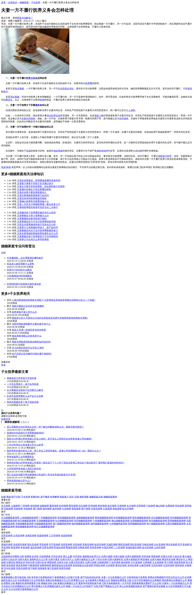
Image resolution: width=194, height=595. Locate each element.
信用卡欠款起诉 (9, 559)
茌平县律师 (54, 544)
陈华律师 (10, 565)
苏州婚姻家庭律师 (179, 517)
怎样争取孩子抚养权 (137, 577)
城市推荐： (6, 532)
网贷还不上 (181, 559)
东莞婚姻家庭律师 (83, 520)
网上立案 (67, 556)
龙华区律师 (133, 565)
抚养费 (88, 83)
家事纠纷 (35, 497)
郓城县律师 (59, 547)
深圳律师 (34, 506)
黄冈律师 (179, 565)
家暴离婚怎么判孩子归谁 (67, 577)
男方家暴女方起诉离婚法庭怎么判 (48, 586)
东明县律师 (95, 547)
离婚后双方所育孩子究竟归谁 (21, 378)
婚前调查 (84, 497)
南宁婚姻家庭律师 (156, 523)
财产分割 (15, 497)
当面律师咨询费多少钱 (12, 556)
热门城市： (6, 503)
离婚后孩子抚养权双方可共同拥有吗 (37, 236)
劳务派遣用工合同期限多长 (20, 457)
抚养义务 (30, 78)
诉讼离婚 (14, 97)
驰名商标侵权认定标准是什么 (26, 336)
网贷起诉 (20, 562)
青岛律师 (179, 506)
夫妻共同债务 (28, 118)
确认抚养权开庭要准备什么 (33, 201)
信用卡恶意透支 (77, 562)
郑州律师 (102, 506)
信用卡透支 (54, 559)
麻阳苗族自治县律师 (62, 565)
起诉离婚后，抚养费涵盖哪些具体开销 (38, 180)
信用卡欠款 (62, 562)
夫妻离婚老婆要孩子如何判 (33, 195)
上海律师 (15, 506)
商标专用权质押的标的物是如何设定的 (31, 342)
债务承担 (101, 151)
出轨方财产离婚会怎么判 (106, 586)
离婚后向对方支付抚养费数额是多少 (37, 230)
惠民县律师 (124, 544)
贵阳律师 (76, 509)
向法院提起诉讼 (66, 88)
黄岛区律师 (121, 565)
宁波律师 (150, 506)
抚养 (42, 100)
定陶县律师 (83, 547)
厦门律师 (37, 509)
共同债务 (123, 118)
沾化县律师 (159, 544)
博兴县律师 (171, 544)
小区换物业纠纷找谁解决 (19, 276)
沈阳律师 (8, 509)
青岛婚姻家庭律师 (158, 520)
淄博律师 (42, 568)
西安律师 (73, 506)
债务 (37, 105)
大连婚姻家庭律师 (118, 523)
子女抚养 (35, 2)
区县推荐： (6, 541)
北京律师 (5, 506)
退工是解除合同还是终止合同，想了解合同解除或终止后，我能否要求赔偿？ (45, 427)
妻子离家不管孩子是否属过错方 (35, 183)
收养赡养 (54, 497)
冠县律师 (77, 544)
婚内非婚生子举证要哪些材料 (34, 189)
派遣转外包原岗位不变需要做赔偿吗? (25, 433)
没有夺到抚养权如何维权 (32, 198)
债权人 (97, 115)
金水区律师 (147, 547)
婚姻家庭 (24, 2)
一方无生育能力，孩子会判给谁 (23, 384)
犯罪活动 (55, 115)
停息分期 (30, 562)
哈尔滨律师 (127, 509)
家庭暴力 (64, 497)
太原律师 (107, 509)
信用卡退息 (23, 559)
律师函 (27, 556)
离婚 (8, 497)
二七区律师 (119, 547)
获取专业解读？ (25, 18)
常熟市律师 (21, 568)
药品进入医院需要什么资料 (20, 264)
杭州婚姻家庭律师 (123, 517)
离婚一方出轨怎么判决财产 (79, 586)
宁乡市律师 (114, 562)
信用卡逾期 (106, 556)
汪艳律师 (147, 562)
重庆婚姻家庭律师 (104, 517)
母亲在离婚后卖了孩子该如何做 (23, 402)
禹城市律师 (6, 544)
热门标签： (6, 553)
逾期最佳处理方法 (91, 556)
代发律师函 (45, 556)
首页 (3, 2)
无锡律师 (27, 509)
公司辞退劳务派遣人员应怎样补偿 (24, 468)
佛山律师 (160, 506)
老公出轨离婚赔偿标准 (130, 586)
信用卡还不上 (67, 559)
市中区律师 (9, 568)
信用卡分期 (166, 556)
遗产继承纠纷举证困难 (154, 586)
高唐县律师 (88, 544)
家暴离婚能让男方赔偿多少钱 (16, 577)
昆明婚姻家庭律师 (177, 520)
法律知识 (12, 2)
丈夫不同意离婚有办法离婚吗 (146, 580)
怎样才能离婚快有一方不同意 (116, 583)
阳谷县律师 (33, 544)
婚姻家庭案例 (110, 497)
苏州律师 (92, 506)
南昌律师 (117, 509)
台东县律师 (18, 535)
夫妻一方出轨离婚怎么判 (113, 577)
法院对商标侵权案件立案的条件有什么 (31, 324)
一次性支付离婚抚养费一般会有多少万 (38, 204)
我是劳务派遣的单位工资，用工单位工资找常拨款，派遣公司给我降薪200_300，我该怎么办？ (54, 451)
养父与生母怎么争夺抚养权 (33, 239)
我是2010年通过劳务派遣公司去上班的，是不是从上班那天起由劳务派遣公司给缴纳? (49, 439)
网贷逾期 (155, 556)
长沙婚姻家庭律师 (64, 520)
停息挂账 (146, 556)
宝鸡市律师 (156, 565)
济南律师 (18, 509)
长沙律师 (131, 506)
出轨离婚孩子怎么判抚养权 (31, 580)
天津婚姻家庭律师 (45, 520)
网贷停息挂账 (169, 559)
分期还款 (10, 562)
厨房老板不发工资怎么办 (24, 312)
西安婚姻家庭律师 (141, 517)
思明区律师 (99, 565)
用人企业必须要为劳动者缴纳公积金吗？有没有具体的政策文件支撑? (41, 474)
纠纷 (139, 151)
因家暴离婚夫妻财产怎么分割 (146, 583)
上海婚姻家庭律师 (29, 517)
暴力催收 (186, 556)
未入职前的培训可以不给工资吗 (28, 348)
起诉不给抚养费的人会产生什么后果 (25, 396)
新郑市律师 (64, 568)
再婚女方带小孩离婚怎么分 (33, 215)
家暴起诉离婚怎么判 (67, 583)
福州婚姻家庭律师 (81, 523)
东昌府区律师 (20, 544)
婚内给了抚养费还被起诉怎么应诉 (36, 212)
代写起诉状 (56, 556)
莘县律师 (43, 544)
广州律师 (25, 506)
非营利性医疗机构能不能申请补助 (24, 284)
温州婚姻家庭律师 (99, 523)
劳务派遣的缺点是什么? (19, 480)
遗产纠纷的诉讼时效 (90, 577)
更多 (3, 365)
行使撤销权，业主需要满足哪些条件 (25, 258)
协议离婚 (19, 88)
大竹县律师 (136, 562)
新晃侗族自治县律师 (83, 565)
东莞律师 (140, 506)
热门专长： (6, 514)
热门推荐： (6, 574)
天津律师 (121, 506)
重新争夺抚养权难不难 (89, 583)
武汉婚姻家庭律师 (160, 517)
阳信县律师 (135, 544)
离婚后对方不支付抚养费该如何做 (36, 221)
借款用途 (57, 151)
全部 (3, 252)
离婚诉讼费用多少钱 (121, 580)
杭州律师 (63, 506)
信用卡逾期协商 (133, 556)
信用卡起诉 (41, 562)
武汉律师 (82, 506)
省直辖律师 (42, 535)
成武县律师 (35, 547)
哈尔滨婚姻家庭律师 (44, 526)
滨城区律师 (112, 544)
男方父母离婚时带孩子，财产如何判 (37, 227)
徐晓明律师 (45, 565)
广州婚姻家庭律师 (48, 517)
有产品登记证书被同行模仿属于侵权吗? (32, 354)
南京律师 (111, 506)
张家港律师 (179, 562)
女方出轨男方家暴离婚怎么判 (23, 589)
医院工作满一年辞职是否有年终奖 (29, 330)
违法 (49, 115)
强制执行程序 (165, 156)
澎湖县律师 (30, 535)
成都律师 (44, 506)
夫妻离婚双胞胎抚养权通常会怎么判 (37, 233)
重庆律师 (54, 506)
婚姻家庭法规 (96, 497)
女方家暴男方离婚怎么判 (97, 580)
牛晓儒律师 (33, 565)
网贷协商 (51, 562)
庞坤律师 (125, 562)
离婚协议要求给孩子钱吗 (32, 218)
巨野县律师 (47, 547)
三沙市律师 (54, 535)
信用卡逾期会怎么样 (84, 559)
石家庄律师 (96, 509)
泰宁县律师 (53, 568)
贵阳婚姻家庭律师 (137, 523)
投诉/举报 (6, 167)
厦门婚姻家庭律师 (62, 523)
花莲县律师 (6, 535)
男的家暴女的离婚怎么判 (174, 580)
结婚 (3, 497)
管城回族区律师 (133, 547)
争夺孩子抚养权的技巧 (42, 577)
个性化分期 (101, 559)
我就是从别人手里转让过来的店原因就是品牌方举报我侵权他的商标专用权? (50, 318)
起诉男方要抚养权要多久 (32, 192)
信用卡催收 (155, 559)
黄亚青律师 (21, 565)
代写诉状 (77, 556)
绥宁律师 (32, 568)
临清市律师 (100, 544)
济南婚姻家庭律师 (24, 523)
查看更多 (25, 422)
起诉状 (35, 556)
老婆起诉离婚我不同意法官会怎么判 (166, 577)
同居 (76, 497)
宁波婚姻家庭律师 (102, 520)
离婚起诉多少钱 (49, 583)
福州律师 (47, 509)
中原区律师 (107, 547)
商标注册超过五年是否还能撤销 (28, 306)
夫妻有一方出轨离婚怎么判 (175, 583)
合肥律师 (169, 506)
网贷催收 (144, 559)
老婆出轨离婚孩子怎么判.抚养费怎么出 (65, 580)
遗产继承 (44, 497)
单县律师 (25, 547)
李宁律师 (168, 562)
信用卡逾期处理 (132, 559)
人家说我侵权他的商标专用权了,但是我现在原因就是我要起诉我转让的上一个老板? (53, 300)
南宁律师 (85, 509)
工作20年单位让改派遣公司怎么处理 (25, 445)
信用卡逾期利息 (115, 559)
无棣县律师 (147, 544)
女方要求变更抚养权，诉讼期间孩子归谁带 (41, 186)
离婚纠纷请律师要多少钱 (27, 583)
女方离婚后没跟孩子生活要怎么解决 (25, 390)
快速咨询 (5, 419)
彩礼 (71, 497)
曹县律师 (15, 547)
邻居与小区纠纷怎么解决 (19, 270)
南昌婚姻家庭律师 (24, 526)
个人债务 (130, 110)
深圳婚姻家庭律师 (66, 517)
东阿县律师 (66, 544)
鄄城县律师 (71, 547)
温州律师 (56, 509)
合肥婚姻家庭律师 (139, 520)
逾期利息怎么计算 (39, 559)
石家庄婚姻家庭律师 (175, 523)
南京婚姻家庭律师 (27, 520)
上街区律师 (159, 547)
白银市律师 (145, 565)
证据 (28, 151)
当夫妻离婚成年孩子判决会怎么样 (36, 224)
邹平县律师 (183, 544)
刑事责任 (7, 100)
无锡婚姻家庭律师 (43, 523)
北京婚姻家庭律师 (10, 517)
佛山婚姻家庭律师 (120, 520)
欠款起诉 (177, 556)
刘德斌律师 (103, 562)
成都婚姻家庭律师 (85, 517)
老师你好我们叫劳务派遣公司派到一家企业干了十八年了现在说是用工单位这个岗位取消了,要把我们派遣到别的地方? (65, 462)
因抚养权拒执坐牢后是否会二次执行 (37, 207)
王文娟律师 (158, 562)
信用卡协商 (91, 562)
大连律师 (66, 509)
